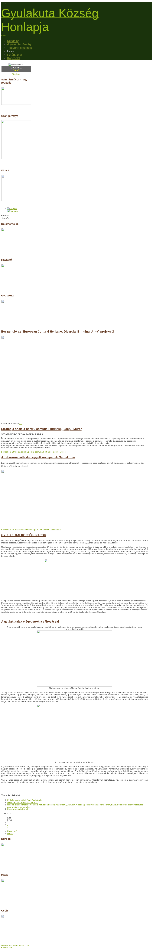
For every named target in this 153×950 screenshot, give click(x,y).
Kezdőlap (13, 41)
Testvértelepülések (19, 47)
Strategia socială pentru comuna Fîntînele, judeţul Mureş (41, 429)
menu (4, 35)
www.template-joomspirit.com (15, 945)
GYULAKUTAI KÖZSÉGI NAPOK (23, 535)
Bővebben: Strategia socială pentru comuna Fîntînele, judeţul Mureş (33, 452)
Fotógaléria (14, 54)
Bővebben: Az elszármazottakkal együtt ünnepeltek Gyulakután (31, 530)
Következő (12, 831)
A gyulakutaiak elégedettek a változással (30, 621)
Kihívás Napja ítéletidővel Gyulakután (24, 800)
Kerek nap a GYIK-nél (17, 809)
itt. (20, 423)
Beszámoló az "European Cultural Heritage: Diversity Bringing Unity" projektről (57, 331)
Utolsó (10, 833)
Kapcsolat (13, 58)
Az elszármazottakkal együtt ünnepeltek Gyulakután (38, 457)
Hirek (10, 51)
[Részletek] (16, 74)
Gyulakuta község (19, 44)
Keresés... (6, 215)
